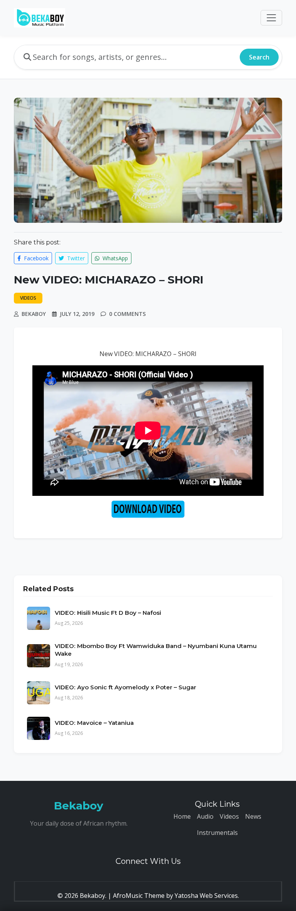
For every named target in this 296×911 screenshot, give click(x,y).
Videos (229, 816)
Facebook (35, 258)
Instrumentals (217, 832)
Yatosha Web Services (206, 895)
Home (182, 816)
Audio (205, 816)
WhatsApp (114, 258)
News (253, 816)
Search (259, 57)
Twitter (75, 258)
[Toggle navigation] (271, 17)
